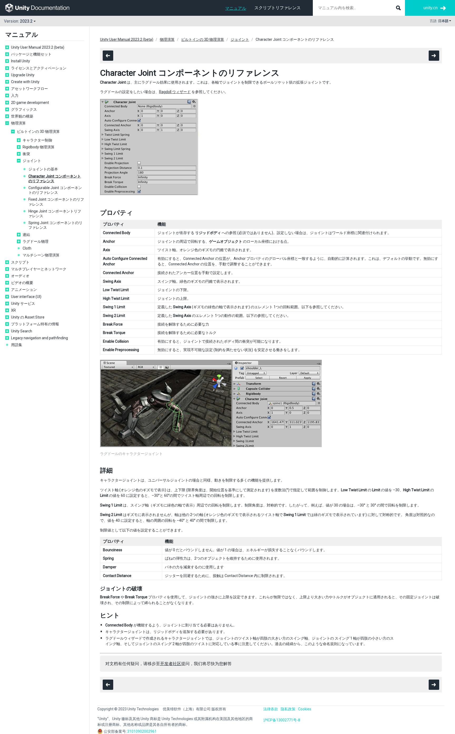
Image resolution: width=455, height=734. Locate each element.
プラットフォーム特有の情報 (35, 324)
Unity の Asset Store (27, 317)
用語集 (16, 345)
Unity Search (21, 331)
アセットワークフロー (29, 89)
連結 (26, 234)
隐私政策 (288, 709)
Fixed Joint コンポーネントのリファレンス (56, 201)
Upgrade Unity (22, 75)
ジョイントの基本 (43, 169)
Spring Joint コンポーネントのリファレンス (55, 225)
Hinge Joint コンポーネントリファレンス (54, 213)
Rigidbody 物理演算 (39, 147)
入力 (14, 95)
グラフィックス (24, 109)
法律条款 (270, 709)
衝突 (26, 154)
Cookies (304, 709)
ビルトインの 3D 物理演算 (38, 131)
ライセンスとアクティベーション (40, 68)
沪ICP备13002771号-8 (281, 720)
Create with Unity (25, 82)
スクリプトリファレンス (277, 8)
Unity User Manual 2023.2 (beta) (37, 47)
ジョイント (32, 161)
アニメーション (24, 289)
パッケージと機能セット (31, 54)
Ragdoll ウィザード (175, 92)
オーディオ (20, 276)
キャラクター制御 (37, 140)
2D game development (30, 102)
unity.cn (430, 8)
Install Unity (20, 61)
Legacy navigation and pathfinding (39, 338)
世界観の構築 (22, 116)
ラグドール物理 (35, 241)
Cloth (27, 248)
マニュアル (235, 8)
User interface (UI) (26, 297)
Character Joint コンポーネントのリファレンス (54, 178)
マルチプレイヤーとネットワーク (38, 269)
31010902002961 (142, 731)
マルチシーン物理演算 (41, 255)
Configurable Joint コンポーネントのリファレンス (55, 190)
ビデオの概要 (22, 283)
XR (13, 310)
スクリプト (20, 262)
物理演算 (18, 123)
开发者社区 (170, 663)
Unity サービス (23, 303)
